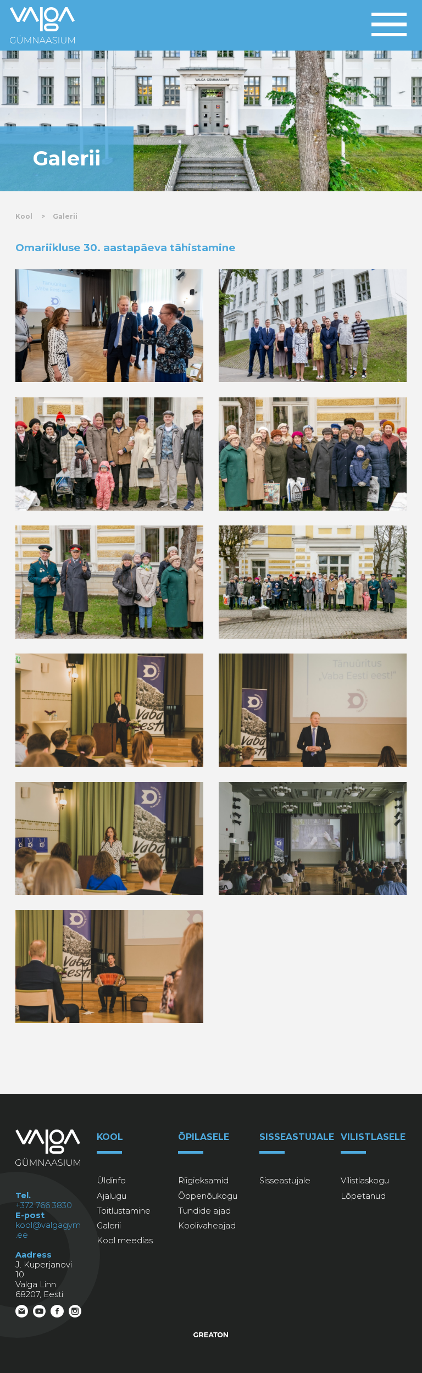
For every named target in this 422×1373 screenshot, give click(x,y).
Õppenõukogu (207, 1196)
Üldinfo (111, 1181)
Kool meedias (125, 1240)
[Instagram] (75, 1313)
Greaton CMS (211, 1334)
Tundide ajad (204, 1211)
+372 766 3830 (43, 1205)
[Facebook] (57, 1313)
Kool (23, 216)
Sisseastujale (284, 1181)
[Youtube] (39, 1313)
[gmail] (21, 1313)
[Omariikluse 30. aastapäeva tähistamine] (109, 326)
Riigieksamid (203, 1181)
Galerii (65, 216)
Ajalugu (111, 1196)
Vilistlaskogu (365, 1181)
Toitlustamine (124, 1211)
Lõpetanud (363, 1196)
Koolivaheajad (207, 1226)
